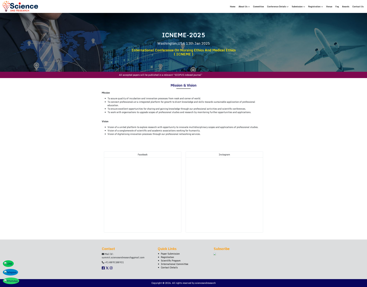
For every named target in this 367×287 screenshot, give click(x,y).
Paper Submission (170, 254)
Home (233, 6)
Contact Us (358, 6)
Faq (337, 6)
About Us (243, 6)
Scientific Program (171, 260)
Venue (329, 6)
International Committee (174, 264)
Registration (314, 6)
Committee (258, 6)
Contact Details (169, 267)
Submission (297, 6)
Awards (345, 6)
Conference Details (277, 6)
